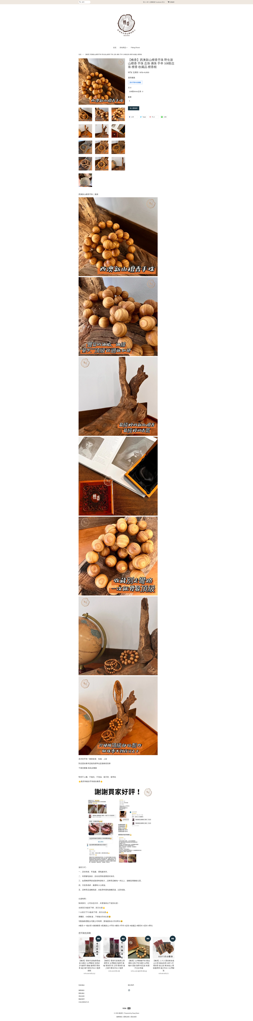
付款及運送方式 (84, 1002)
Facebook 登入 (160, 2)
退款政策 (81, 996)
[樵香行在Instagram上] (129, 990)
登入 (144, 2)
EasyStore (135, 1013)
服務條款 (81, 990)
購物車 (172, 2)
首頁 (114, 47)
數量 (130, 97)
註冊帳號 (152, 2)
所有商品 (123, 47)
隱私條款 (81, 993)
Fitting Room (135, 47)
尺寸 (130, 88)
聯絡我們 (81, 999)
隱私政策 (126, 1017)
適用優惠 (131, 78)
